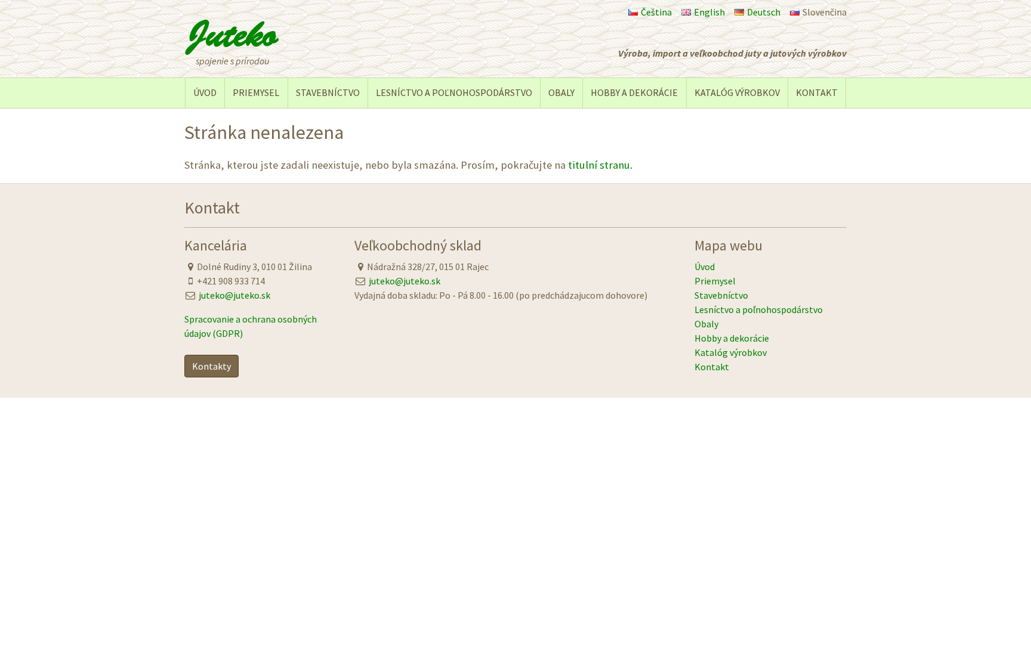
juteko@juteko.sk (234, 295)
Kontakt (817, 92)
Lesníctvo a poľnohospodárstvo (454, 92)
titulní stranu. (600, 165)
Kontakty (211, 366)
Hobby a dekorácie (634, 92)
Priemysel (256, 92)
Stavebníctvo (328, 92)
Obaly (561, 92)
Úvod (205, 92)
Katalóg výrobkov (737, 92)
